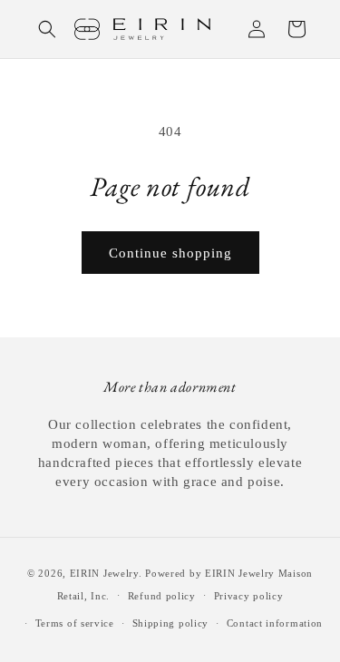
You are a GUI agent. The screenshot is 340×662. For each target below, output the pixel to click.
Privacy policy (249, 595)
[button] (47, 29)
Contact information (275, 623)
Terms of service (74, 623)
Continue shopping (170, 253)
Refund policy (162, 595)
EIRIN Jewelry (104, 573)
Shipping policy (170, 623)
